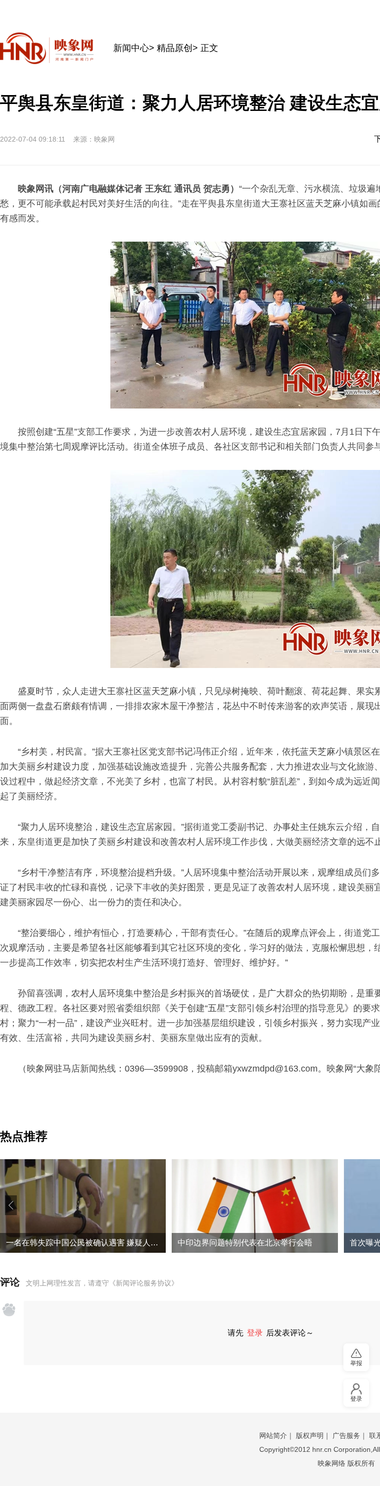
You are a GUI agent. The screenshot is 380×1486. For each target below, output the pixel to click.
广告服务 (346, 1435)
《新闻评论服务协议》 (143, 1283)
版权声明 (310, 1435)
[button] (11, 1205)
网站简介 (273, 1435)
